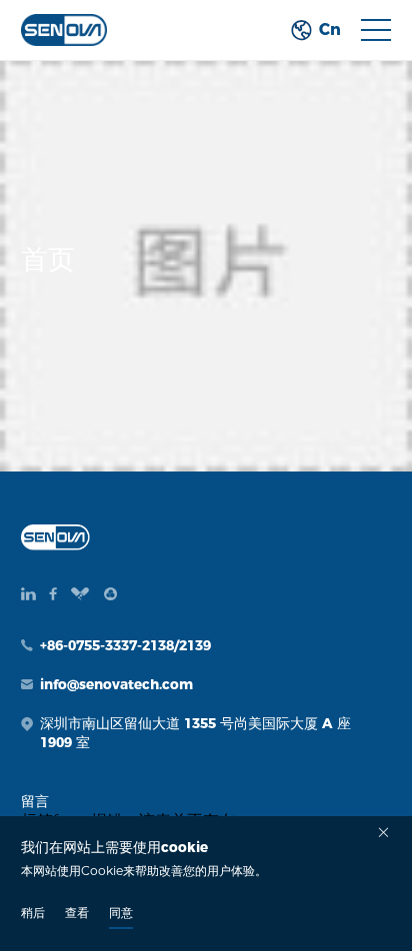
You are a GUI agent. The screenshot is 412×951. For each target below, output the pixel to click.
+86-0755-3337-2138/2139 (125, 645)
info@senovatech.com (116, 684)
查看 (77, 912)
